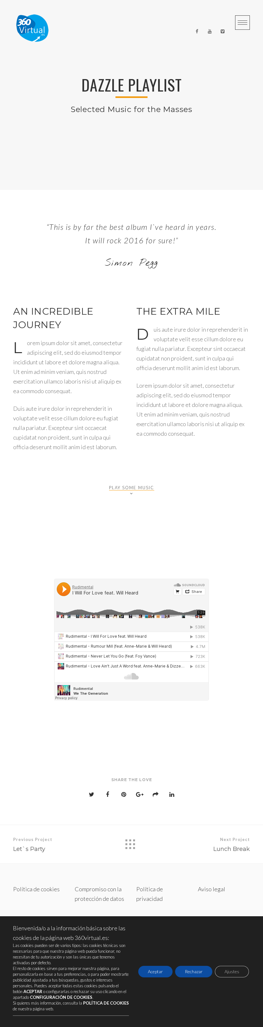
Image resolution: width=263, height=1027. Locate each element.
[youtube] (209, 31)
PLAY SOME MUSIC (131, 487)
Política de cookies (36, 889)
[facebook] (196, 31)
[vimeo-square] (222, 31)
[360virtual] (32, 31)
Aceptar (155, 971)
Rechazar (194, 971)
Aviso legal (211, 889)
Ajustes (232, 971)
